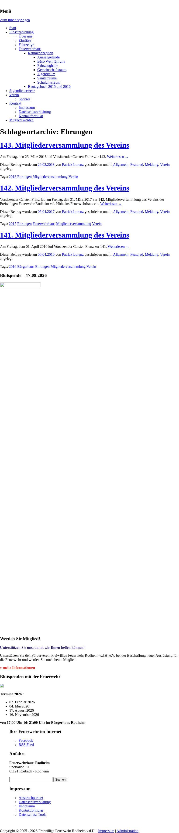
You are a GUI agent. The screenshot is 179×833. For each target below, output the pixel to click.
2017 (12, 224)
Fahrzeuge (26, 45)
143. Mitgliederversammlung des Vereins (64, 145)
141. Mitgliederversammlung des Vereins (64, 235)
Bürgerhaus (25, 267)
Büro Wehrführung (51, 61)
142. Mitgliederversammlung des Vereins (64, 188)
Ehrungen (24, 177)
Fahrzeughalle (47, 66)
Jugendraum (46, 74)
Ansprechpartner (31, 798)
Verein (14, 95)
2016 (12, 267)
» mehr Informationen (17, 668)
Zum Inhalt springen (15, 20)
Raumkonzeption (40, 53)
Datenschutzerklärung (35, 112)
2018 (12, 177)
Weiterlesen (118, 157)
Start (12, 28)
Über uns (25, 36)
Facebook (26, 740)
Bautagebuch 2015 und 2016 (49, 86)
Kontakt (15, 103)
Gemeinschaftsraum (51, 70)
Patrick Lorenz (73, 165)
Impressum (27, 107)
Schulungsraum (48, 82)
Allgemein (120, 165)
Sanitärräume (47, 78)
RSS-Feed (26, 745)
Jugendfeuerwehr (22, 91)
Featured (136, 165)
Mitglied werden (21, 120)
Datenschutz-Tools (32, 814)
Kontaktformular (31, 116)
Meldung (151, 165)
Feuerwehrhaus (30, 49)
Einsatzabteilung (21, 32)
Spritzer (24, 99)
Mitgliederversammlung (50, 177)
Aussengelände (48, 57)
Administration (127, 831)
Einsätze (25, 40)
